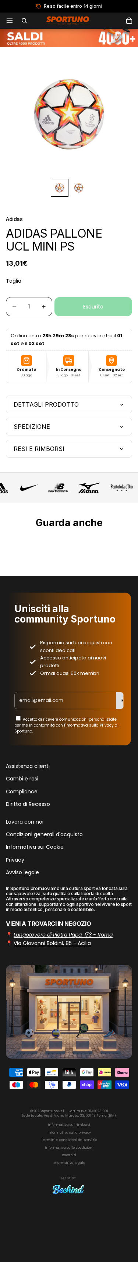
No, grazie (68, 668)
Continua (69, 655)
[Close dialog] (129, 588)
